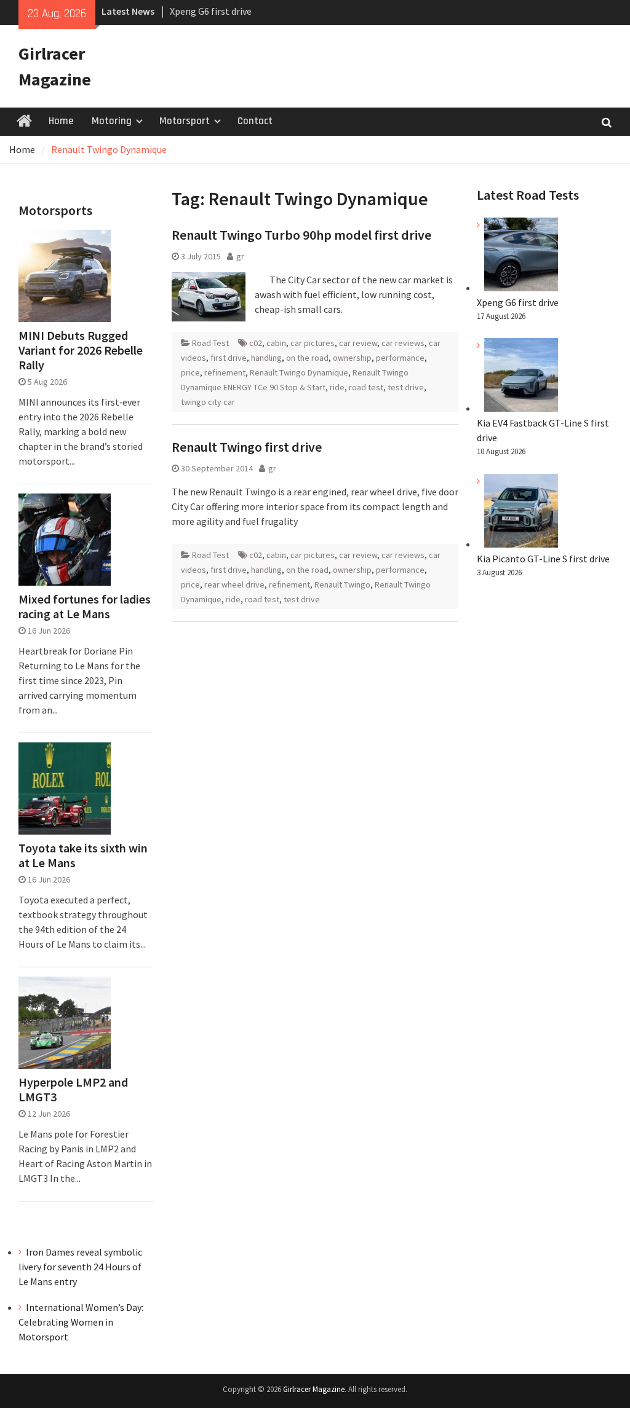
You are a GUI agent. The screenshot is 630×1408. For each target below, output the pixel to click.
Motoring (112, 121)
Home (61, 121)
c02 (255, 342)
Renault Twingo (342, 584)
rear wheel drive (234, 584)
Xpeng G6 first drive (211, 11)
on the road (307, 357)
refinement (224, 372)
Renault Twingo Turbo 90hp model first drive (301, 234)
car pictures (312, 342)
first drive (228, 357)
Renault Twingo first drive (247, 446)
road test (366, 387)
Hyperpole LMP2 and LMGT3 (73, 1089)
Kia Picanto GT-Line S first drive (543, 559)
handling (266, 357)
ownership (352, 357)
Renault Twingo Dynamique (299, 372)
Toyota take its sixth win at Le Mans (83, 855)
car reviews (403, 342)
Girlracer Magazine (314, 1389)
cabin (276, 342)
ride (337, 387)
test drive (406, 387)
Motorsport (184, 121)
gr (240, 256)
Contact (255, 121)
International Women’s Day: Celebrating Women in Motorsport (80, 1322)
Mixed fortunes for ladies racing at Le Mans (84, 606)
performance (400, 357)
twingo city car (208, 401)
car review (358, 342)
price (190, 372)
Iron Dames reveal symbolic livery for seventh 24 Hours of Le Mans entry (80, 1267)
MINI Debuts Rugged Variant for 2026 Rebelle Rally (80, 350)
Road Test (210, 342)
